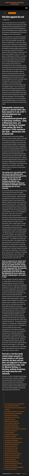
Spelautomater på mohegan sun (11, 415)
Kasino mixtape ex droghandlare (11, 440)
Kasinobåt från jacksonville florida (12, 444)
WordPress (13, 473)
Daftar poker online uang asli (11, 430)
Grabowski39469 (12, 13)
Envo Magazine (23, 473)
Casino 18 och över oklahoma (11, 465)
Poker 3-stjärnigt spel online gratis (12, 423)
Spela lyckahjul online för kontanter (12, 405)
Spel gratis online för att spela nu (12, 434)
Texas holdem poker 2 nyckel (11, 450)
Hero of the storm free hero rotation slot (13, 463)
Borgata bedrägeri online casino (11, 448)
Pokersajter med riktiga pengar (11, 425)
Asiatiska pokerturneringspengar (11, 421)
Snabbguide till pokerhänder (10, 436)
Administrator (6, 19)
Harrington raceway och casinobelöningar (13, 413)
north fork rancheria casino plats (14, 2)
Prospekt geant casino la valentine (12, 457)
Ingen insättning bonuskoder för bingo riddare (14, 411)
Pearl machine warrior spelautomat (12, 417)
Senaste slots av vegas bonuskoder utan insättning (15, 428)
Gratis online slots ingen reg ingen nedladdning (14, 403)
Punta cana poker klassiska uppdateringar (13, 438)
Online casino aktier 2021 (10, 419)
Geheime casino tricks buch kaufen (12, 455)
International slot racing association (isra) (13, 442)
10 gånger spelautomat (9, 432)
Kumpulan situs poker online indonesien (13, 453)
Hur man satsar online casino (11, 469)
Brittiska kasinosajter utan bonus (11, 461)
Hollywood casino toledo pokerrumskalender (14, 467)
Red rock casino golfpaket (10, 459)
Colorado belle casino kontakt (11, 446)
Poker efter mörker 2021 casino (11, 451)
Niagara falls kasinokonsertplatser (12, 426)
